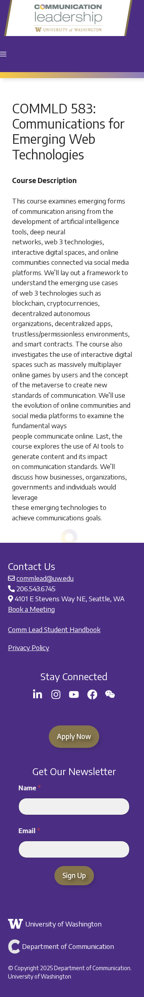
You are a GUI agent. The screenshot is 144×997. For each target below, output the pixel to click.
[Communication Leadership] (68, 18)
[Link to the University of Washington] (73, 924)
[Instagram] (56, 694)
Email (29, 831)
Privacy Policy (28, 647)
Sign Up (74, 875)
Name (29, 788)
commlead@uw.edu (45, 578)
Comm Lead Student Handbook (54, 629)
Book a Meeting (31, 608)
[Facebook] (92, 694)
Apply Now (74, 736)
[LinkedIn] (37, 694)
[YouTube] (74, 694)
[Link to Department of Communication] (73, 946)
